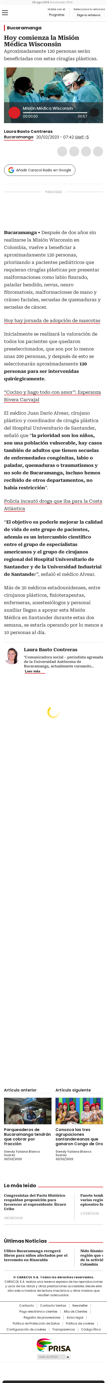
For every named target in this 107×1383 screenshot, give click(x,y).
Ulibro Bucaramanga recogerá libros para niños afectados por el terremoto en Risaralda (35, 1255)
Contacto (26, 1306)
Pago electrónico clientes (38, 1312)
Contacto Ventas (53, 1306)
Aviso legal (75, 1318)
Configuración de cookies (26, 1330)
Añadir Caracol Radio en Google (43, 170)
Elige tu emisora (88, 15)
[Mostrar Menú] (5, 13)
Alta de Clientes (75, 1312)
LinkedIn (86, 151)
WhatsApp (98, 151)
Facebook (62, 151)
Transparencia (63, 1330)
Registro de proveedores (42, 1318)
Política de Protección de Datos (36, 1324)
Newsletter (80, 1306)
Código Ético (91, 1330)
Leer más (32, 671)
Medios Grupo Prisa (53, 1357)
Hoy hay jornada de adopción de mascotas (52, 320)
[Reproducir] (14, 113)
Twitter (74, 151)
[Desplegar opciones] (94, 112)
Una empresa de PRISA (53, 1345)
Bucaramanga (24, 28)
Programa (56, 14)
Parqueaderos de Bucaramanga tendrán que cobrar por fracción (27, 1137)
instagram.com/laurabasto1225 (61, 131)
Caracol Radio (24, 13)
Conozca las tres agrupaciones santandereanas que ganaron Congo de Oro (79, 1137)
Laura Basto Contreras (28, 131)
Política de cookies (80, 1324)
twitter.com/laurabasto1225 (56, 131)
